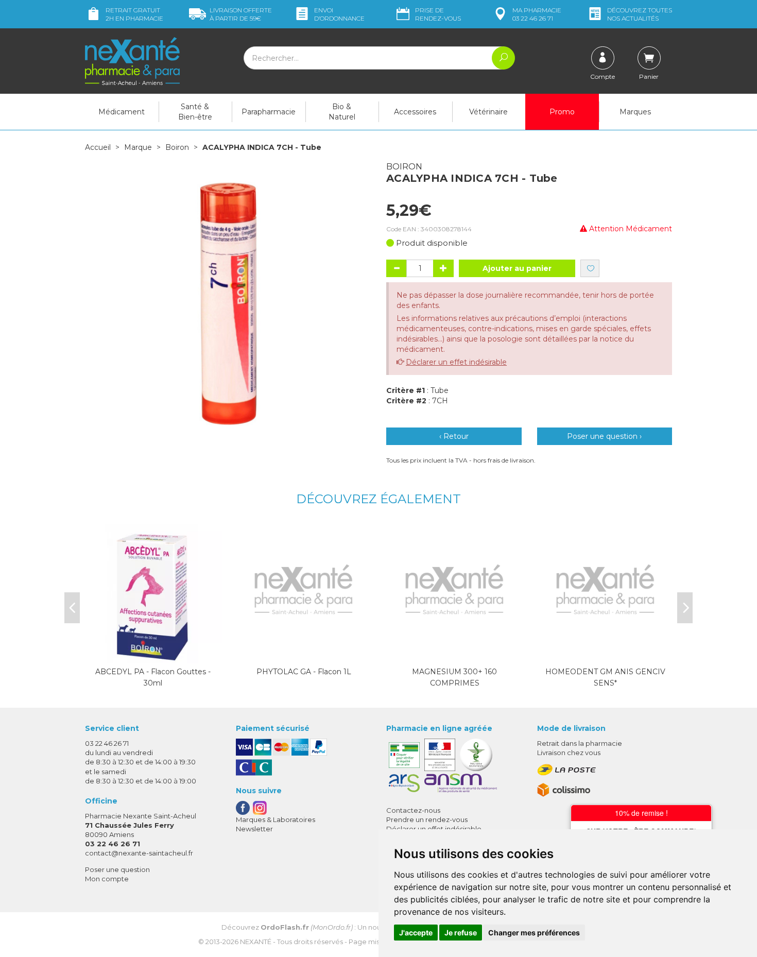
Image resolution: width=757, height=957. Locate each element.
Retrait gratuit (134, 14)
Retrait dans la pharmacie (579, 743)
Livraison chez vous (568, 752)
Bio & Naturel (342, 112)
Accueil (98, 147)
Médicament (121, 111)
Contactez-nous (413, 810)
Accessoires (415, 111)
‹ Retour (454, 436)
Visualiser (454, 653)
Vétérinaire (488, 111)
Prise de (438, 14)
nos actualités (639, 14)
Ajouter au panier (517, 268)
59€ (241, 14)
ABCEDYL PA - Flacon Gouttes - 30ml (153, 677)
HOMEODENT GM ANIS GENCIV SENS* (605, 677)
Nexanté (255, 941)
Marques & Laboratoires (275, 819)
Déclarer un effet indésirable (456, 362)
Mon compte (107, 879)
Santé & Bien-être (195, 112)
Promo (562, 111)
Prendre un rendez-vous (427, 819)
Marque (138, 147)
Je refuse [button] (460, 932)
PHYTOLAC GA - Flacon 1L (303, 671)
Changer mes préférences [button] (534, 932)
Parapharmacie (269, 111)
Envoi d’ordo (339, 14)
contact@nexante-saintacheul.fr (139, 853)
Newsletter (254, 829)
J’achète (152, 653)
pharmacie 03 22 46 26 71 (536, 14)
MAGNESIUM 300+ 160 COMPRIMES (454, 677)
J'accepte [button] (416, 932)
